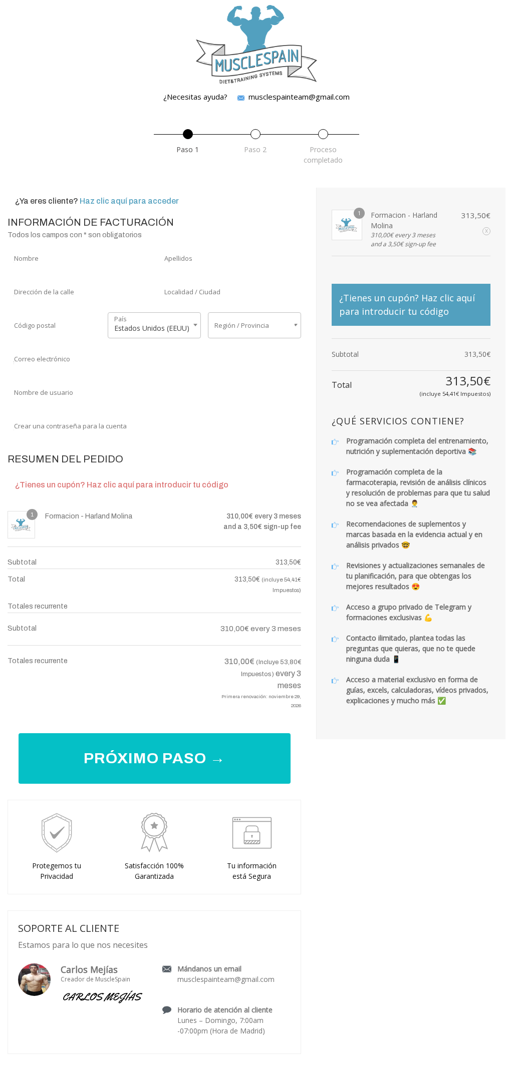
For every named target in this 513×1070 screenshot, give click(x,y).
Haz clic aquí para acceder (129, 201)
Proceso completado (323, 155)
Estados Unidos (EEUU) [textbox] (151, 328)
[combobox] (154, 325)
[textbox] (254, 325)
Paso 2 (255, 149)
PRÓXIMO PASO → (154, 758)
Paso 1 (187, 149)
